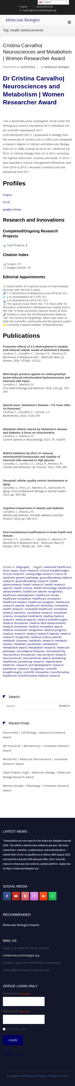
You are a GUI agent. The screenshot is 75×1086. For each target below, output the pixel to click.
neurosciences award (36, 658)
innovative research (39, 612)
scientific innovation (36, 672)
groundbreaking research (32, 581)
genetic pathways (27, 577)
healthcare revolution (39, 605)
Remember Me (16, 1029)
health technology (45, 588)
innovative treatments (28, 616)
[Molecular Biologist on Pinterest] (25, 896)
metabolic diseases (15, 640)
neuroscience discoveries (19, 654)
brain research (29, 570)
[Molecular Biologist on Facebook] (7, 896)
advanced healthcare (57, 567)
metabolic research (41, 640)
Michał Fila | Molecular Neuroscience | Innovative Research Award (35, 761)
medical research (14, 633)
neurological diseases (30, 651)
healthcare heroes (47, 595)
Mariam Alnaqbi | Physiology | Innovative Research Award (36, 788)
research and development (33, 665)
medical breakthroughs (52, 619)
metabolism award (15, 647)
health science (23, 588)
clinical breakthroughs (54, 570)
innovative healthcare (38, 609)
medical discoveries (15, 623)
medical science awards (46, 637)
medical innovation (15, 626)
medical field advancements (48, 623)
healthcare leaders (15, 602)
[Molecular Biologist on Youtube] (16, 896)
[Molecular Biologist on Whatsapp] (52, 896)
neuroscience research (51, 654)
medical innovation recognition (23, 630)
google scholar (12, 209)
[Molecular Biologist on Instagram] (34, 896)
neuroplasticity (55, 651)
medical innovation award (45, 626)
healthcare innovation (17, 598)
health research (33, 584)
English (46, 2)
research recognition (31, 668)
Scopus (7, 195)
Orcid (6, 202)
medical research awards (43, 633)
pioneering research (31, 661)
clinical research (13, 574)
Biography (22, 567)
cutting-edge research (39, 574)
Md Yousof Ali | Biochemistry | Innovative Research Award (36, 748)
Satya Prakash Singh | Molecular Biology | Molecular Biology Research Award (37, 775)
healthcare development (18, 595)
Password (16, 1011)
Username (17, 993)
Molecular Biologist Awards (21, 925)
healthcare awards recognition (42, 591)
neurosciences (12, 658)
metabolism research (42, 647)
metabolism (50, 644)
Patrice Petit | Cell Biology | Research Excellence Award (34, 735)
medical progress (55, 630)
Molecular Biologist (23, 20)
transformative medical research (39, 675)
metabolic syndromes (27, 644)
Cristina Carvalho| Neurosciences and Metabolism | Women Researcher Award (37, 52)
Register (8, 1051)
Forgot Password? (14, 1055)
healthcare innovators (46, 598)
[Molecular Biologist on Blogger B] (43, 896)
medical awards (26, 619)
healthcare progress (41, 602)
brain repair (10, 570)
